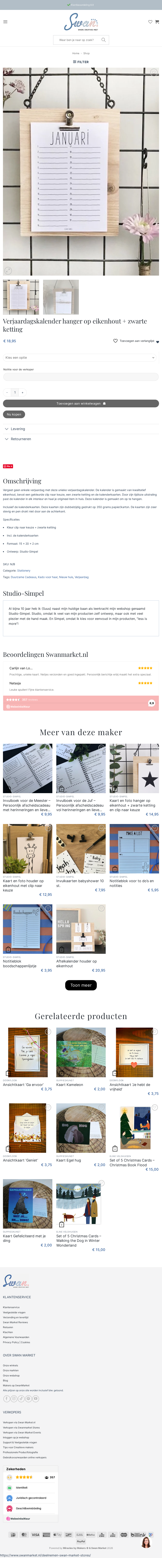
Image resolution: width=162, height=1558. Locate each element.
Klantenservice (11, 1307)
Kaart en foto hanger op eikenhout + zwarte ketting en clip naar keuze (132, 805)
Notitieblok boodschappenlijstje (19, 963)
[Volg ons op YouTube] (35, 1398)
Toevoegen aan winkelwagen (79, 403)
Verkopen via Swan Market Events (22, 1432)
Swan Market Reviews (15, 1322)
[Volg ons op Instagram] (13, 1398)
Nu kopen (14, 414)
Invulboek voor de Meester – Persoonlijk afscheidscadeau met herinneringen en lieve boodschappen (26, 805)
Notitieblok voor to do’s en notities (132, 883)
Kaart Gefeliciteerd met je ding (24, 1238)
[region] (146, 1542)
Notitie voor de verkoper (18, 369)
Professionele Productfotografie (20, 1452)
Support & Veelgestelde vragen (20, 1442)
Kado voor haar (47, 577)
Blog (5, 1380)
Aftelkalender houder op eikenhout (76, 963)
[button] (5, 22)
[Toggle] (7, 429)
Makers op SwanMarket (16, 1385)
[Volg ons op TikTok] (21, 1398)
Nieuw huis (66, 577)
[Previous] (11, 171)
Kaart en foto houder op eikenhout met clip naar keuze (23, 885)
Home (75, 53)
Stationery (23, 570)
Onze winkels (10, 1365)
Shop (86, 53)
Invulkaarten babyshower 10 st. (80, 883)
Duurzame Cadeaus (23, 577)
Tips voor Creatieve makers (18, 1447)
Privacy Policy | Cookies (16, 1342)
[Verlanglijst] (150, 21)
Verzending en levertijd (15, 1317)
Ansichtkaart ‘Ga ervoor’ (23, 1085)
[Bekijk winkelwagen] (157, 21)
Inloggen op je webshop (16, 1437)
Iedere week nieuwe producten (82, 4)
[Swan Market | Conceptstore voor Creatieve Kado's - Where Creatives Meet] (81, 21)
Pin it (9, 466)
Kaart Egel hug (68, 1160)
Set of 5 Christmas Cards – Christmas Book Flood (132, 1162)
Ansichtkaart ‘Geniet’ (20, 1160)
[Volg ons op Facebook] (6, 1398)
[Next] (150, 171)
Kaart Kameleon (69, 1085)
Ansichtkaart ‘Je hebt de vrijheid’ (130, 1087)
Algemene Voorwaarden (16, 1337)
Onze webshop (11, 1375)
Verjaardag (82, 577)
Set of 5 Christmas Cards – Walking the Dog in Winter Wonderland (78, 1240)
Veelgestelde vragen (14, 1312)
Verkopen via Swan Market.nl (19, 1422)
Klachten (8, 1332)
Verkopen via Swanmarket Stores (21, 1427)
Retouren (8, 1327)
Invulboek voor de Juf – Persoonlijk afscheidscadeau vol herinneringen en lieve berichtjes (80, 805)
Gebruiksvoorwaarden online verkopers (24, 1457)
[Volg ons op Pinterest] (28, 1398)
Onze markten (11, 1370)
